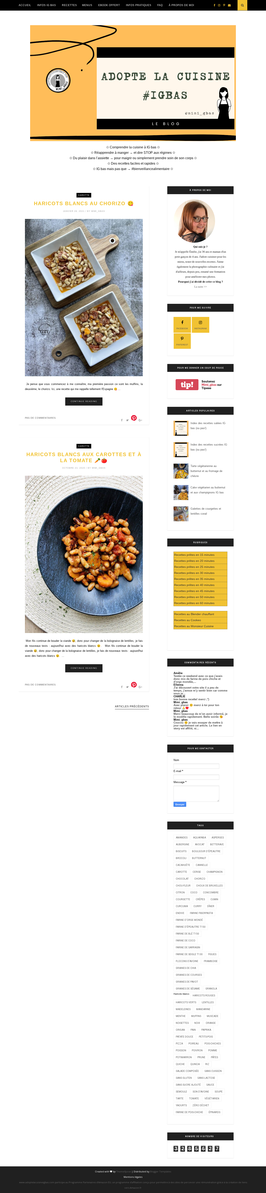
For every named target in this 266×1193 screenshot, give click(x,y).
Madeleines (183, 1009)
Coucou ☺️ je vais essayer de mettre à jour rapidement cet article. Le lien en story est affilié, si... (198, 725)
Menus (87, 5)
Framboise (211, 961)
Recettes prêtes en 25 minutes (194, 567)
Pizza (179, 1043)
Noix (197, 1023)
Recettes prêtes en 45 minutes (194, 591)
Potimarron (184, 1057)
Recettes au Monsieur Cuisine (194, 626)
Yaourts (181, 1105)
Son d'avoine (201, 1091)
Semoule (181, 1091)
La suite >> (200, 286)
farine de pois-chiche (189, 1112)
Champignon (215, 871)
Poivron (197, 1050)
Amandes (181, 837)
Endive (180, 913)
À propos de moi (181, 5)
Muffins (196, 1016)
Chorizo (199, 878)
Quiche (180, 1064)
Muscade (212, 1016)
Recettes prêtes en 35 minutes (194, 579)
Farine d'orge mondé (189, 920)
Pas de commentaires (40, 418)
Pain (193, 1029)
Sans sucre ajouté (188, 1084)
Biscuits (181, 851)
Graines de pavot (187, 981)
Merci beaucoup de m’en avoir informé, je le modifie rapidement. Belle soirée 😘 (200, 715)
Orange (211, 1023)
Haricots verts (186, 1002)
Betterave (217, 844)
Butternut (199, 858)
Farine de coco (185, 940)
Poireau (193, 1043)
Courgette (183, 899)
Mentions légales (133, 1176)
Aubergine (182, 844)
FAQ (160, 5)
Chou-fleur (183, 885)
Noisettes (182, 1023)
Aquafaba (199, 837)
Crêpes (200, 899)
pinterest (182, 345)
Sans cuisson (213, 1071)
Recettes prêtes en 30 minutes (194, 573)
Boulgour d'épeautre (206, 851)
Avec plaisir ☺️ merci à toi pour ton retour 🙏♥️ (196, 707)
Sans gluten (184, 1077)
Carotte (84, 195)
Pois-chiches (212, 1043)
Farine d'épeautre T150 (191, 926)
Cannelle (202, 865)
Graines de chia (186, 968)
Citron (180, 892)
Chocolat (182, 878)
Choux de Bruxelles (209, 885)
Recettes (69, 5)
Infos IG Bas (46, 5)
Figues (212, 954)
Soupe (219, 1091)
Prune (201, 1057)
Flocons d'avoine (187, 961)
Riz (207, 1064)
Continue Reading (84, 401)
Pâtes (214, 1057)
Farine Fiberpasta (201, 913)
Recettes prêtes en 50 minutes (194, 597)
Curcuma (182, 906)
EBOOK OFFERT (109, 5)
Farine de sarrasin (188, 947)
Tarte (179, 1098)
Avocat (199, 844)
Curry (197, 906)
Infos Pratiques (138, 5)
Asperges (218, 837)
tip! (187, 384)
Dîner (210, 906)
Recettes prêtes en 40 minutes (194, 585)
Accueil (25, 5)
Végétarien (211, 1098)
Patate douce (184, 1036)
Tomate (194, 1098)
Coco (193, 892)
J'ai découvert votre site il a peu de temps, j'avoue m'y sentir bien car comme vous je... (200, 690)
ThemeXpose (123, 1171)
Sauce (210, 1084)
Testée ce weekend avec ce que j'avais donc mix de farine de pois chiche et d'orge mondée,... (198, 678)
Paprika (206, 1029)
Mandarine (203, 1009)
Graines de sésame (188, 988)
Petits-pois (206, 1036)
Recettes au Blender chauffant (194, 614)
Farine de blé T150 (187, 933)
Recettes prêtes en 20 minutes (194, 560)
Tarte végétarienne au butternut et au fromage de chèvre (206, 471)
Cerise (197, 871)
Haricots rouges (204, 995)
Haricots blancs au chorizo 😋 (84, 203)
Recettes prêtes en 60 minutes (194, 603)
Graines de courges (189, 974)
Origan (180, 1029)
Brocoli (181, 858)
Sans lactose (206, 1077)
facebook (182, 328)
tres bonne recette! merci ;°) (191, 699)
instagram (200, 328)
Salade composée (187, 1071)
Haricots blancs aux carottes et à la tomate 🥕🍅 (84, 457)
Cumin (214, 899)
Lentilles (208, 1002)
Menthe (181, 1016)
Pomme (212, 1050)
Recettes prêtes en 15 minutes (194, 554)
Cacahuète (183, 865)
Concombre (211, 892)
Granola (211, 988)
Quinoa (195, 1064)
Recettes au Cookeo (187, 620)
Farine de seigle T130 (189, 954)
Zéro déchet (200, 1105)
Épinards (214, 1112)
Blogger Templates (160, 1171)
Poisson (181, 1050)
